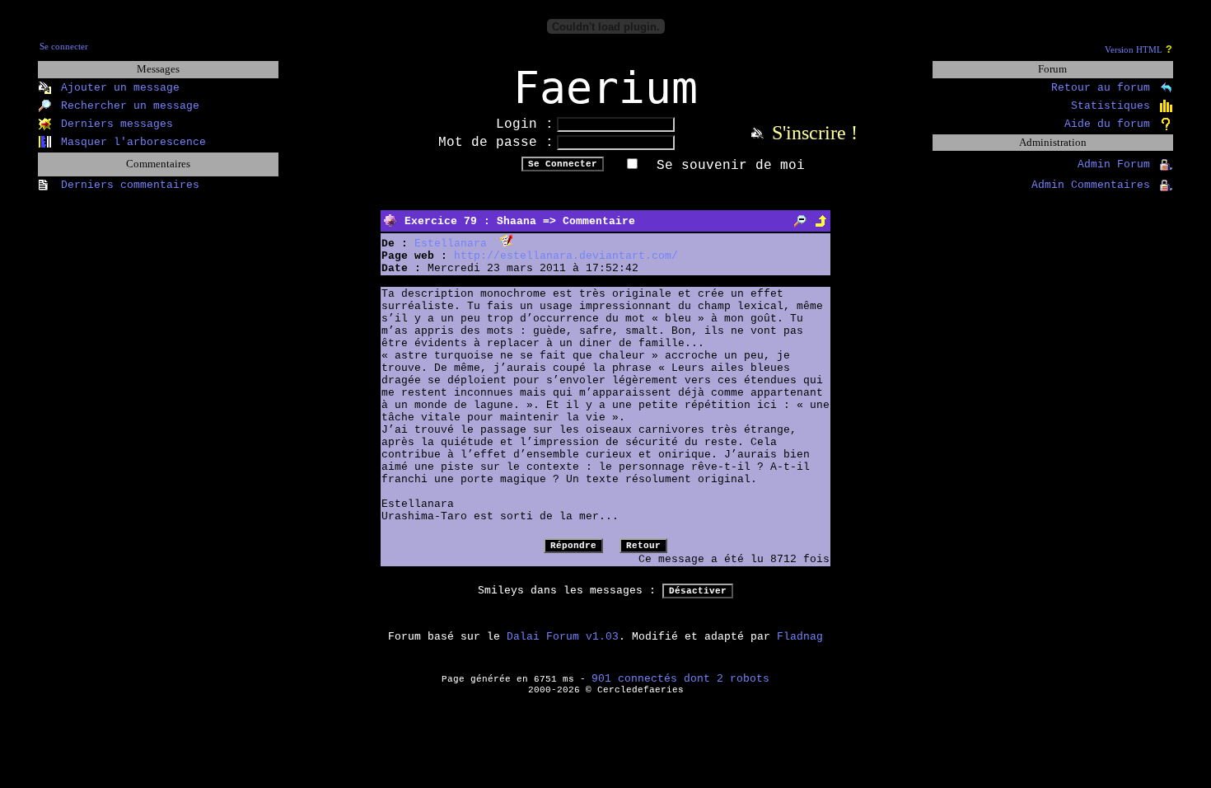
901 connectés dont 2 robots (680, 679)
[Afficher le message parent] (821, 221)
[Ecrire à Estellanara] (506, 243)
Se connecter (64, 46)
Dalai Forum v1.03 (563, 637)
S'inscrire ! (815, 132)
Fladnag (800, 637)
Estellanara (450, 243)
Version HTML (1133, 49)
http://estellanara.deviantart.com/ (566, 256)
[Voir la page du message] (800, 221)
